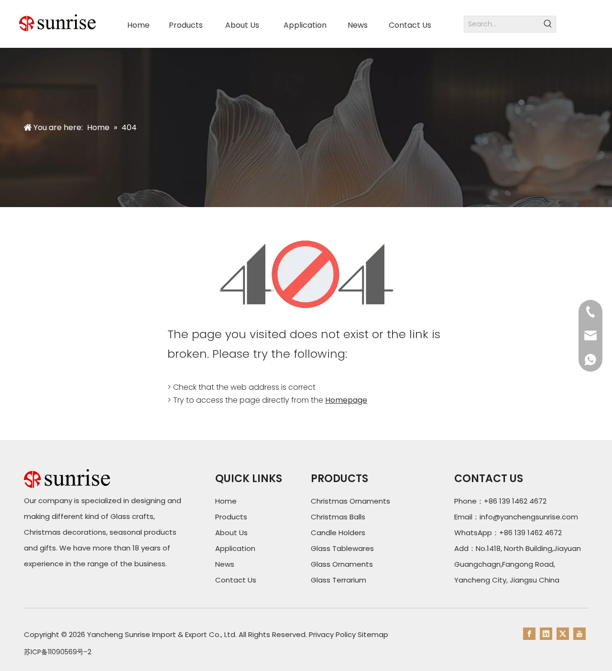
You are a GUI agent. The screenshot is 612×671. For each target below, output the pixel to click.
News (224, 564)
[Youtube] (579, 633)
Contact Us (235, 580)
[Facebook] (529, 633)
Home (226, 501)
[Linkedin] (546, 633)
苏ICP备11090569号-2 (57, 652)
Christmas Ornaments (350, 501)
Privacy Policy (332, 634)
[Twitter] (563, 633)
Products (231, 517)
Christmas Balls (338, 517)
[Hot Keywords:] (548, 24)
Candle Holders (338, 533)
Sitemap (373, 634)
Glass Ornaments (342, 564)
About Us (231, 533)
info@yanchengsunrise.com (529, 517)
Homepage (346, 400)
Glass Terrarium (338, 580)
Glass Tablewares (342, 548)
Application (235, 548)
